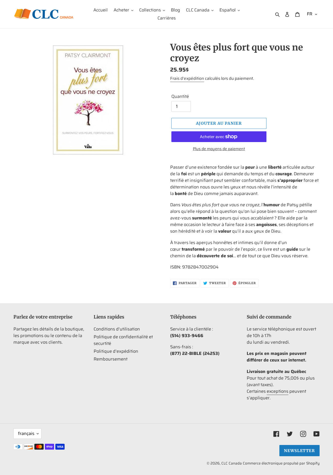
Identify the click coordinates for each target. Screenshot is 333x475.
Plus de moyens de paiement (219, 149)
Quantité (180, 96)
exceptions (277, 391)
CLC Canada (231, 463)
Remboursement (110, 359)
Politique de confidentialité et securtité (123, 340)
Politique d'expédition (116, 351)
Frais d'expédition (187, 78)
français (26, 433)
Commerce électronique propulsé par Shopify (281, 463)
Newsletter (299, 450)
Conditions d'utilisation (117, 329)
